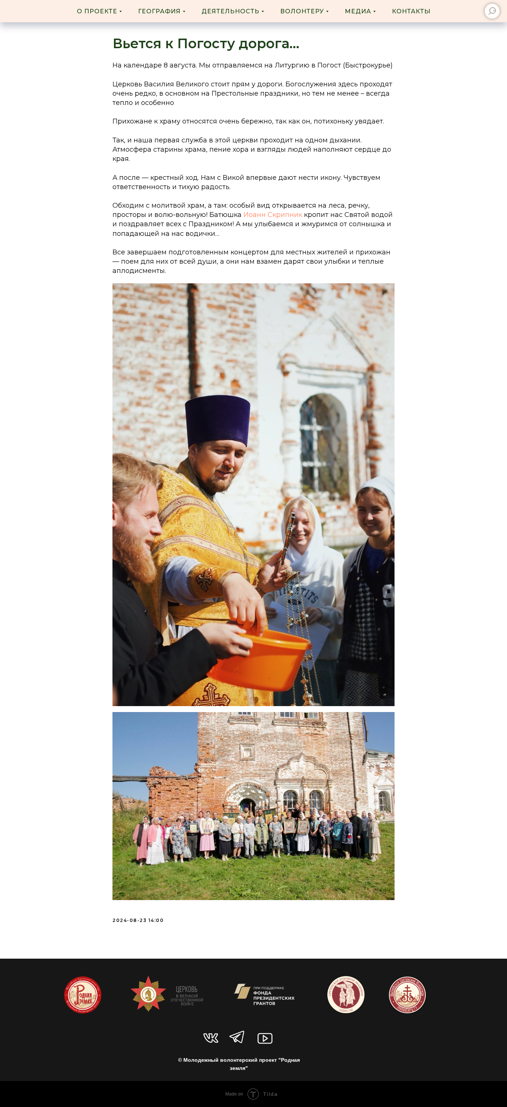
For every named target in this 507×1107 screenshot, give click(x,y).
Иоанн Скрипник (272, 215)
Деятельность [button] (230, 11)
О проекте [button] (97, 11)
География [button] (159, 11)
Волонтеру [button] (302, 11)
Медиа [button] (358, 11)
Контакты (411, 11)
